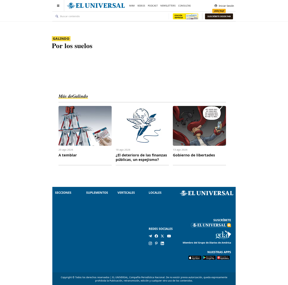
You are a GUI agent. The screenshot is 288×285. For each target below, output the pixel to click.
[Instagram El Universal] (150, 243)
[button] (219, 16)
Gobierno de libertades (194, 154)
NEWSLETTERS (168, 5)
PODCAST (153, 5)
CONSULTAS (184, 5)
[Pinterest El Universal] (156, 243)
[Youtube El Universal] (169, 236)
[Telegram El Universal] (150, 236)
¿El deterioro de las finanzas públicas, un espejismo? (141, 157)
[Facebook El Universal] (156, 236)
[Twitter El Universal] (162, 236)
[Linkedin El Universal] (162, 243)
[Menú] (58, 5)
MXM (132, 5)
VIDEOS (141, 5)
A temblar (67, 154)
